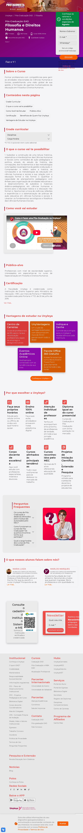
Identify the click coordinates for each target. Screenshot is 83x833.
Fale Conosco (36, 727)
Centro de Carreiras (61, 709)
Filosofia (39, 16)
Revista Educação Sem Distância (21, 759)
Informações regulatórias (19, 683)
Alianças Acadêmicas (39, 701)
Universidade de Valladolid (41, 690)
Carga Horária (13, 139)
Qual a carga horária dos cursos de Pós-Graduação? (22, 543)
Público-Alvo (35, 111)
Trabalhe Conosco (16, 731)
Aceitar (63, 824)
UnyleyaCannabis (60, 662)
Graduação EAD (37, 662)
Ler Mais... (11, 585)
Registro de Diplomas (62, 699)
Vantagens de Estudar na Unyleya (20, 120)
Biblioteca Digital (15, 701)
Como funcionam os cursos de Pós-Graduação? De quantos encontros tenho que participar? (22, 532)
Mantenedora (14, 673)
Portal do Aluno (60, 684)
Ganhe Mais (58, 723)
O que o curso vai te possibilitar (19, 106)
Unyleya (8, 16)
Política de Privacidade (18, 739)
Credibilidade (14, 669)
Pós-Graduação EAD (24, 16)
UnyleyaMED (59, 665)
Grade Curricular (13, 102)
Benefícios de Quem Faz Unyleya (34, 116)
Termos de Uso (15, 742)
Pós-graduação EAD (39, 723)
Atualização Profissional (40, 672)
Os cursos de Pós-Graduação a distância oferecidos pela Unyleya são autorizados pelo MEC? (22, 517)
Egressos (12, 728)
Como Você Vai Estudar (16, 111)
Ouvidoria (13, 735)
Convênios (35, 705)
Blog (11, 771)
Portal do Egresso (61, 688)
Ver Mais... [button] (8, 303)
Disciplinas (11, 135)
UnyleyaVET (58, 673)
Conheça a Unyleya (41, 378)
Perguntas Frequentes (18, 746)
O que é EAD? (14, 665)
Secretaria (57, 695)
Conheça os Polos (16, 782)
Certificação (11, 116)
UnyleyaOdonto (60, 669)
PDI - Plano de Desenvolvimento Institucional (16, 688)
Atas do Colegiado (16, 711)
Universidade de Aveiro (40, 686)
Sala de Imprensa (38, 708)
